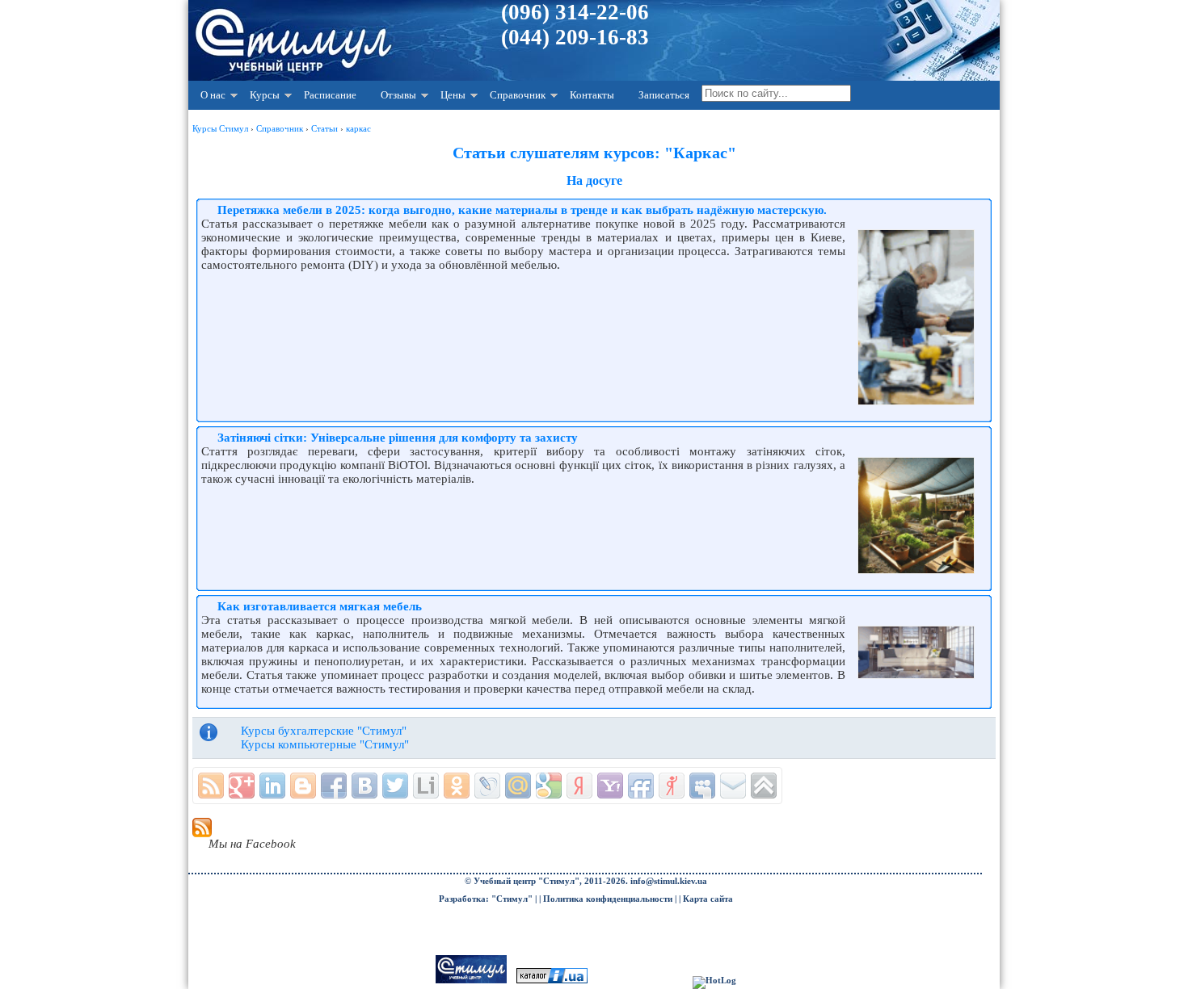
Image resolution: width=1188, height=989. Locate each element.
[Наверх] (764, 785)
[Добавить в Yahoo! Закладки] (610, 785)
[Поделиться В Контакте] (364, 785)
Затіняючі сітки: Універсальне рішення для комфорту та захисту (397, 437)
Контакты (592, 95)
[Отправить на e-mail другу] (733, 785)
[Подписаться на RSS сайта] (211, 785)
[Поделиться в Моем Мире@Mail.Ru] (518, 785)
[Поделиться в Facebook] (334, 785)
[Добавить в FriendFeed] (641, 785)
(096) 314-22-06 (575, 12)
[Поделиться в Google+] (242, 785)
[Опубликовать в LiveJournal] (487, 785)
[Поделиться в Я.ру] (672, 785)
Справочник (518, 95)
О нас (212, 95)
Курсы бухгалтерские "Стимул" (324, 730)
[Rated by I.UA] (552, 980)
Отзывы (398, 95)
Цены (453, 95)
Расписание (330, 95)
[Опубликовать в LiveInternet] (426, 785)
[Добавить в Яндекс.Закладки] (579, 785)
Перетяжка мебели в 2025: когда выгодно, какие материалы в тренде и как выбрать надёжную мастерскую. (522, 209)
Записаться (663, 95)
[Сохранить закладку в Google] (549, 785)
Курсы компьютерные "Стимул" (325, 744)
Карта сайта (708, 899)
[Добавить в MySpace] (702, 785)
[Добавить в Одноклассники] (457, 785)
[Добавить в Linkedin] (272, 785)
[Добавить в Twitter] (395, 785)
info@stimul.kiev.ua (668, 881)
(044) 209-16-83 (575, 37)
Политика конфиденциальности (607, 899)
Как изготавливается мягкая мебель (319, 606)
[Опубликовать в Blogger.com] (303, 785)
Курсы (265, 95)
